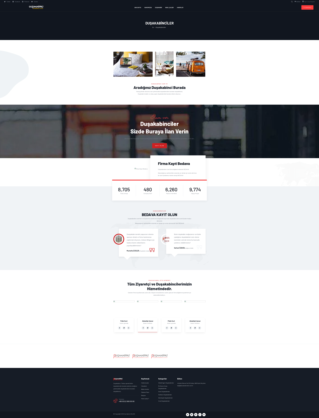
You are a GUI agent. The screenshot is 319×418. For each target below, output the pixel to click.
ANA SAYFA (137, 7)
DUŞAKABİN (158, 7)
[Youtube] (204, 414)
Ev (153, 27)
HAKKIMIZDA (148, 7)
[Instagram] (200, 414)
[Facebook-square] (191, 414)
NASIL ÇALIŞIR (169, 7)
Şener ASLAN (131, 414)
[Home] (36, 7)
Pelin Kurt (124, 321)
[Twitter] (187, 414)
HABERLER (180, 7)
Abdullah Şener (147, 321)
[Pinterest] (195, 414)
